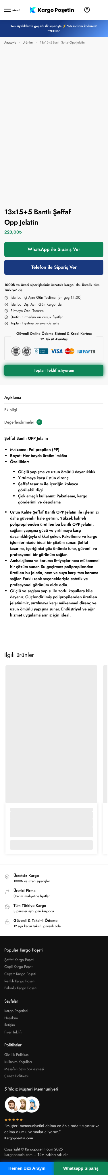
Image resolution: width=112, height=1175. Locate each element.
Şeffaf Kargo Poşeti (19, 959)
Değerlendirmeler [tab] (22, 422)
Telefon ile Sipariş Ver (54, 267)
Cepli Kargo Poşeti (18, 966)
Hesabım (11, 1018)
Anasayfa (10, 42)
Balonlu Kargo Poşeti (20, 988)
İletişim (9, 1025)
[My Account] (87, 10)
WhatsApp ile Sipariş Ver (54, 249)
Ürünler (28, 42)
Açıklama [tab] (12, 397)
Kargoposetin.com (18, 1154)
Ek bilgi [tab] (10, 410)
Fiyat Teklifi (13, 1032)
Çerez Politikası (16, 1076)
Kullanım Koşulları (18, 1062)
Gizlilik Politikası (16, 1054)
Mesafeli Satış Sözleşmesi (24, 1069)
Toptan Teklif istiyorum (54, 370)
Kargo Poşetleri (16, 1011)
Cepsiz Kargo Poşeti (20, 974)
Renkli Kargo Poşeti (19, 981)
